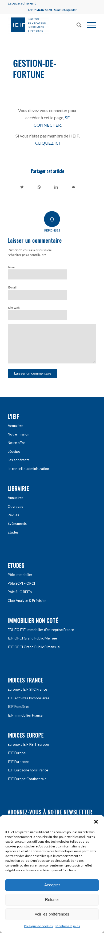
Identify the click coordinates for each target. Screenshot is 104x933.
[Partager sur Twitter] (21, 187)
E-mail (12, 287)
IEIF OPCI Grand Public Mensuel (33, 638)
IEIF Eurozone (18, 761)
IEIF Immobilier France (25, 715)
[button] (96, 821)
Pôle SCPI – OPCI (21, 583)
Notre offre (16, 443)
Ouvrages (15, 506)
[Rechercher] (76, 24)
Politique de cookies (38, 926)
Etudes (13, 532)
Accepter (52, 885)
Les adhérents (18, 460)
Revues (13, 515)
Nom (11, 267)
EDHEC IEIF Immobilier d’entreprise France (41, 630)
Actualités (15, 426)
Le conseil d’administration (28, 468)
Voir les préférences (52, 914)
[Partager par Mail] (73, 187)
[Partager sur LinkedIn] (56, 187)
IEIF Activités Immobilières (28, 698)
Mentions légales (67, 926)
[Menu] (89, 24)
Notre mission (18, 434)
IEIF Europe (17, 753)
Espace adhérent (22, 3)
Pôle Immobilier (20, 574)
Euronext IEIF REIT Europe (28, 744)
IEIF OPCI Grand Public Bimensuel (34, 647)
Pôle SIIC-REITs (20, 592)
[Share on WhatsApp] (39, 187)
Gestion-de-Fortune (34, 68)
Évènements (17, 523)
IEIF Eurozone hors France (28, 770)
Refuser (52, 899)
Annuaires (15, 498)
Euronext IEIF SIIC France (27, 689)
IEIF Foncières (18, 706)
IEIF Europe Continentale (27, 779)
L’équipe (14, 451)
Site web (14, 307)
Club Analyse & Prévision (27, 600)
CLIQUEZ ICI (47, 142)
